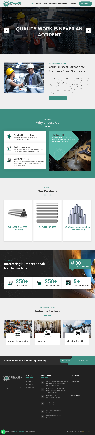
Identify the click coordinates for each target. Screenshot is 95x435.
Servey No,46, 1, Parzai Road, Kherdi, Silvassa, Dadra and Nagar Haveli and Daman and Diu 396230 (56, 390)
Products (44, 4)
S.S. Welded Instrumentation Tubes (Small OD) (77, 228)
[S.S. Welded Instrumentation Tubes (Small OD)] (77, 213)
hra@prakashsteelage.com (53, 410)
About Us (38, 4)
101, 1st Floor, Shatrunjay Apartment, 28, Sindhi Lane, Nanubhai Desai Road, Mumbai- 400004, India (57, 383)
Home (32, 4)
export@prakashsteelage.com (54, 415)
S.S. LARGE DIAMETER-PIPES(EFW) (18, 228)
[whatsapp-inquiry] (3, 431)
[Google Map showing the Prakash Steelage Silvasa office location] (81, 402)
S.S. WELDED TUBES (47, 227)
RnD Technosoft (86, 431)
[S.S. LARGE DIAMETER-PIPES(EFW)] (17, 213)
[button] (6, 30)
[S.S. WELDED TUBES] (47, 213)
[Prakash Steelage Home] (12, 4)
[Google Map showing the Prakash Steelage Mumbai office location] (81, 388)
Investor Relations (63, 4)
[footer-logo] (13, 378)
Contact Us (73, 4)
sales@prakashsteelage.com (54, 403)
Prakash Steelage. (19, 431)
